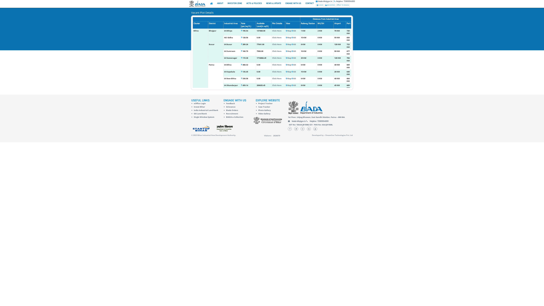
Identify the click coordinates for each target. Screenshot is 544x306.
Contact (309, 3)
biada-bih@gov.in (325, 1)
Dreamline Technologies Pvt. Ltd (339, 135)
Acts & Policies (254, 3)
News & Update (273, 3)
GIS (294, 30)
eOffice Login (200, 103)
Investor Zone (235, 3)
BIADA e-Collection (234, 117)
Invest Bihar (199, 107)
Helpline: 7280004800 (345, 1)
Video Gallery (264, 113)
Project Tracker (265, 103)
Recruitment (232, 113)
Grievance (230, 107)
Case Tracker (264, 107)
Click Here (276, 30)
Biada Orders (232, 110)
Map (289, 30)
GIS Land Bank (200, 113)
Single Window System (204, 117)
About (220, 3)
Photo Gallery (264, 110)
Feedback (230, 103)
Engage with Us (293, 3)
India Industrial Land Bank (206, 110)
